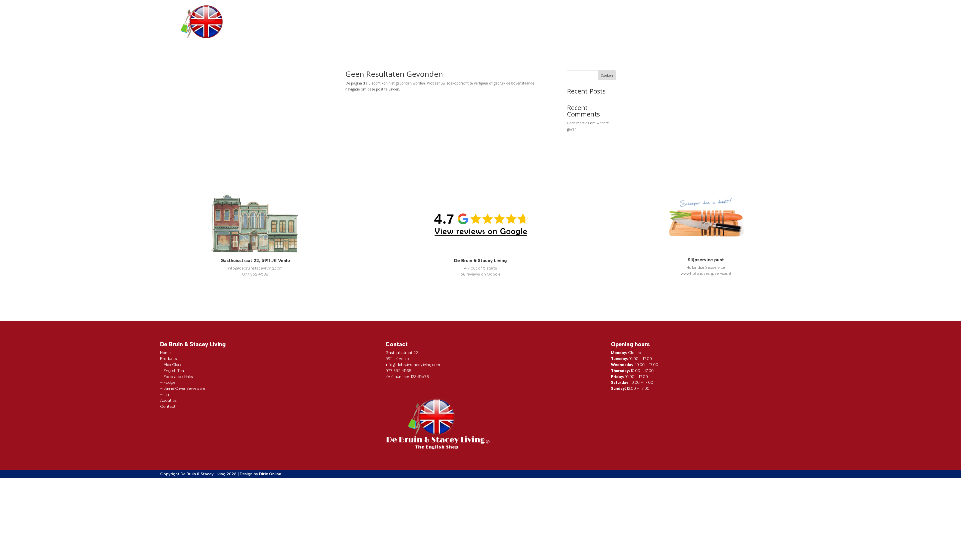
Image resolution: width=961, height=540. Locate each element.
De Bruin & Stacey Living (480, 260)
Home (165, 352)
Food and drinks (178, 376)
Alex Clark (172, 364)
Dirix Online (270, 474)
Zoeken (607, 75)
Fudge (169, 382)
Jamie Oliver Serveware (184, 388)
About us (707, 23)
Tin (166, 394)
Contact (772, 23)
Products (640, 23)
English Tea (174, 370)
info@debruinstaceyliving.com (657, 7)
